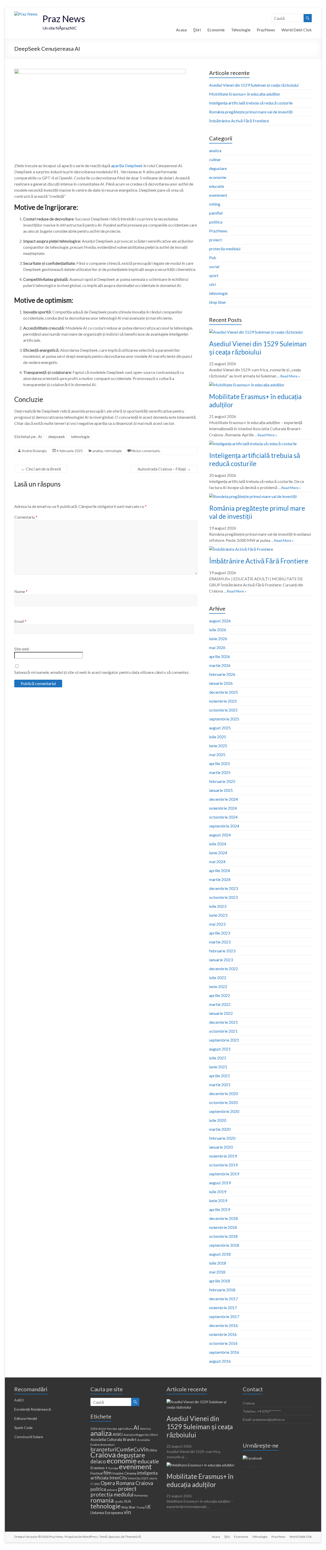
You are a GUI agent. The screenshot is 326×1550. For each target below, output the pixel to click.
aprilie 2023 (219, 932)
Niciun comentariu (145, 451)
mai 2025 (217, 754)
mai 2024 (217, 861)
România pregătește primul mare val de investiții (251, 111)
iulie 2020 (217, 1120)
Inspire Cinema (124, 1473)
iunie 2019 (218, 1200)
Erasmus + (99, 1467)
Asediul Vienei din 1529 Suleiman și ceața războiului (253, 85)
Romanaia (141, 1495)
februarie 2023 (222, 950)
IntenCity (118, 1477)
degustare (218, 168)
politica (215, 221)
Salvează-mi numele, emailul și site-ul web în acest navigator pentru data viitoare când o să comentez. (101, 672)
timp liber (217, 302)
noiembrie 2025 (223, 701)
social (214, 266)
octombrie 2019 (223, 1164)
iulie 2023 (217, 906)
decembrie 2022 (223, 968)
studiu (119, 1501)
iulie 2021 (217, 1057)
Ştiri (197, 29)
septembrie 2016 (224, 1352)
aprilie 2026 (219, 656)
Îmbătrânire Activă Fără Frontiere (239, 120)
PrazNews (266, 29)
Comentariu (25, 517)
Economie (216, 29)
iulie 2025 (217, 736)
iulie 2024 (217, 843)
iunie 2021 (218, 1066)
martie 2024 (219, 879)
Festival (96, 1473)
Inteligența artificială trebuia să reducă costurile (251, 102)
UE (148, 1506)
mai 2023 (217, 924)
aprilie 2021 (219, 1075)
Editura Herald (25, 1418)
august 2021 (220, 1048)
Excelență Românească (32, 1409)
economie (217, 177)
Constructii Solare (28, 1437)
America (145, 1428)
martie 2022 (219, 1004)
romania (102, 1500)
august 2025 (220, 727)
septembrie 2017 (224, 1316)
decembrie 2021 (223, 1022)
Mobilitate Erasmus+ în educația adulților (244, 93)
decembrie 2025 (223, 692)
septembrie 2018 (224, 1245)
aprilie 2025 (219, 763)
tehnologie (80, 436)
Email (20, 621)
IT (91, 1484)
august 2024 (220, 834)
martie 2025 (219, 772)
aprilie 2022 (219, 995)
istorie (153, 1478)
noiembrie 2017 (223, 1307)
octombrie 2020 (223, 1102)
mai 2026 (217, 647)
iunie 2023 (218, 915)
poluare (112, 1490)
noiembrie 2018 (223, 1227)
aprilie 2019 (219, 1209)
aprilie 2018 (219, 1280)
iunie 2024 (218, 852)
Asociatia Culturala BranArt (113, 1439)
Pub (212, 257)
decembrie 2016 (223, 1325)
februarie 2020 (222, 1138)
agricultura (125, 1428)
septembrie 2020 (224, 1111)
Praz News (64, 18)
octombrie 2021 (223, 1031)
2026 (94, 1428)
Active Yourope (107, 1428)
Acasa (181, 29)
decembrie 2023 (223, 888)
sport (214, 275)
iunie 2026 (218, 638)
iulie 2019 (217, 1191)
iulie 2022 (217, 977)
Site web (21, 648)
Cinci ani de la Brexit (41, 468)
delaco (98, 1461)
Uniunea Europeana (106, 1512)
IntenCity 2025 (138, 1478)
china (153, 1450)
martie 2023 (219, 941)
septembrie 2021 (224, 1039)
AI (40, 436)
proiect (215, 239)
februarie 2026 (222, 674)
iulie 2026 (217, 629)
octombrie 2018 (223, 1236)
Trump (140, 1507)
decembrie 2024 (223, 799)
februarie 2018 (222, 1289)
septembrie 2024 (224, 825)
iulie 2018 (217, 1262)
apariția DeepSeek (127, 165)
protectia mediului (111, 1494)
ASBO (118, 1434)
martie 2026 (219, 665)
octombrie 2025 (223, 709)
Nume (21, 591)
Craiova (103, 1454)
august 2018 (220, 1254)
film (107, 1473)
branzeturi (107, 1445)
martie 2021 (219, 1084)
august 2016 (220, 1361)
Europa (113, 1468)
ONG (97, 1484)
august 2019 (220, 1182)
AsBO (19, 1400)
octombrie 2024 (223, 817)
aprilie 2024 (219, 870)
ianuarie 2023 (221, 959)
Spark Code (23, 1427)
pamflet (216, 213)
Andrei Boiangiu (34, 451)
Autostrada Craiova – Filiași (164, 468)
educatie (216, 186)
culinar (215, 159)
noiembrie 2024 (223, 808)
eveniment (218, 195)
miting (214, 204)
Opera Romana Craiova (127, 1483)
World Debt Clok (296, 29)
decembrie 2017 (223, 1298)
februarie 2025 (222, 781)
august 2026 (220, 620)
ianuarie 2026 (221, 683)
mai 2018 (217, 1271)
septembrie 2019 (224, 1173)
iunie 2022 (218, 986)
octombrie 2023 (223, 897)
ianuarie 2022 (221, 1013)
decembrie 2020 (223, 1093)
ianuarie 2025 (221, 790)
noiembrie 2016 (223, 1334)
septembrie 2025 (224, 718)
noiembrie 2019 (223, 1155)
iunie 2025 (218, 745)
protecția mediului (224, 248)
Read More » (290, 376)
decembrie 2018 (223, 1218)
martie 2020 (219, 1129)
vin (127, 1512)
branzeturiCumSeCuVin (119, 1449)
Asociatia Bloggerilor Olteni (141, 1434)
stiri (212, 284)
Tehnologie (240, 29)
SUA (127, 1501)
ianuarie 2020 (221, 1147)
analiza (97, 451)
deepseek (56, 436)
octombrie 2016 (223, 1343)
